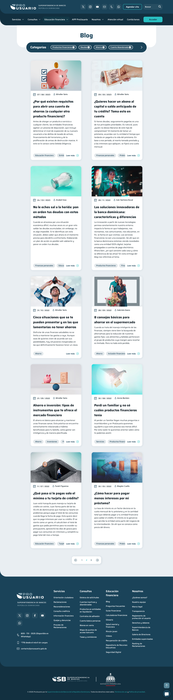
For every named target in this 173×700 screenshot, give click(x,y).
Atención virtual (115, 19)
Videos (109, 636)
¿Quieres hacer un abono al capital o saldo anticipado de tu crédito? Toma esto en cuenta (115, 109)
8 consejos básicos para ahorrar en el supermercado (114, 320)
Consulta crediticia (62, 611)
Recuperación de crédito (116, 640)
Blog (108, 601)
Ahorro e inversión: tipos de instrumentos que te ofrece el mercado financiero (55, 410)
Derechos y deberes (140, 622)
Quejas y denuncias (62, 620)
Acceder (152, 20)
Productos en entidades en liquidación (90, 610)
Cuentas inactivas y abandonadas (88, 603)
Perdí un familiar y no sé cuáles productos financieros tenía (115, 410)
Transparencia (138, 611)
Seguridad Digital (113, 652)
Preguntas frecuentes (115, 606)
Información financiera (63, 615)
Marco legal (137, 606)
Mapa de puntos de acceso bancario (88, 631)
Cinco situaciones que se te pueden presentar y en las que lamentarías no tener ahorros (55, 322)
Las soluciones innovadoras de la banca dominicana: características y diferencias (116, 212)
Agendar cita (132, 6)
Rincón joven (111, 631)
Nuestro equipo (139, 602)
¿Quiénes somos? (139, 597)
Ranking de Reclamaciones (138, 645)
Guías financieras (113, 610)
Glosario (109, 619)
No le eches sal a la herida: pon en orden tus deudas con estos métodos (56, 212)
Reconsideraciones (62, 606)
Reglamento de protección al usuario (141, 617)
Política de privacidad (137, 692)
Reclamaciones (60, 602)
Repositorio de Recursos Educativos (117, 646)
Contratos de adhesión (90, 616)
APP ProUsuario (80, 19)
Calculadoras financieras (116, 615)
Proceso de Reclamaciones (60, 626)
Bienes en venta (87, 625)
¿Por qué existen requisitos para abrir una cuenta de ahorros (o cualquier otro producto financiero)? (53, 109)
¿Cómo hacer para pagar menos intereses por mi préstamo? (112, 498)
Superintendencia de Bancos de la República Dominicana (68, 692)
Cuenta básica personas (90, 620)
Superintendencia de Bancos (141, 628)
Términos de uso (121, 692)
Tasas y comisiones (88, 637)
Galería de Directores (141, 634)
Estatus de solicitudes (89, 597)
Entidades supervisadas (142, 639)
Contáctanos (133, 19)
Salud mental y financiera (113, 625)
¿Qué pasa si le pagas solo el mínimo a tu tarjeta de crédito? (56, 496)
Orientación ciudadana (63, 597)
